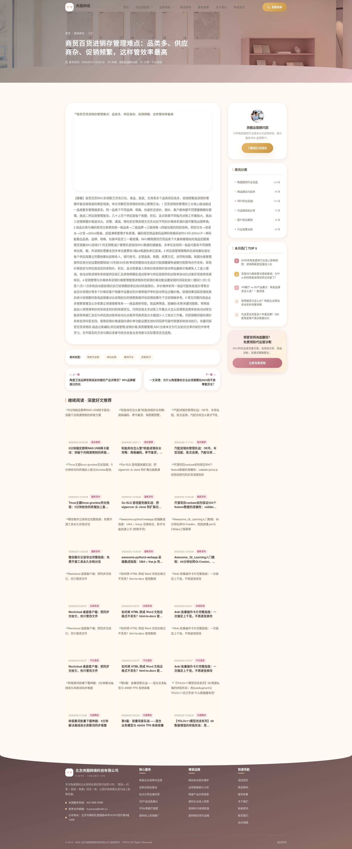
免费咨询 (277, 7)
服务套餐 (203, 7)
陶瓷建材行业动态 (258, 182)
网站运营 (111, 357)
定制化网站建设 (148, 787)
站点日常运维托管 (149, 794)
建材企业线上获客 (198, 801)
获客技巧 (146, 357)
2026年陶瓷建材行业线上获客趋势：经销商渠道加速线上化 (259, 262)
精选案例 (185, 7)
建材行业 (129, 357)
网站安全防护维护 (198, 780)
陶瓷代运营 (93, 357)
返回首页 (243, 780)
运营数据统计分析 (198, 787)
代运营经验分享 (258, 210)
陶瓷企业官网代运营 (150, 780)
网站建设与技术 (258, 191)
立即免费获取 (257, 363)
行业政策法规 (258, 229)
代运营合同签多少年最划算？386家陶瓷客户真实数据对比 (260, 316)
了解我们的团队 (257, 148)
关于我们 (221, 7)
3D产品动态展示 (148, 801)
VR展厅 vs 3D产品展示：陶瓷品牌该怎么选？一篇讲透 (260, 289)
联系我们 (243, 815)
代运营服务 (143, 7)
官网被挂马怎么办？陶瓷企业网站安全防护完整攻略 (260, 302)
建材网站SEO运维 (198, 815)
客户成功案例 (258, 220)
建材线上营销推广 (149, 815)
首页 (126, 7)
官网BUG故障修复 (198, 808)
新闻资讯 (239, 7)
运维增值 (164, 7)
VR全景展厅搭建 (148, 808)
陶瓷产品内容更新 (198, 794)
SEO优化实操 (258, 201)
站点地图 (243, 822)
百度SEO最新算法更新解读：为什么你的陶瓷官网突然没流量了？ (260, 275)
